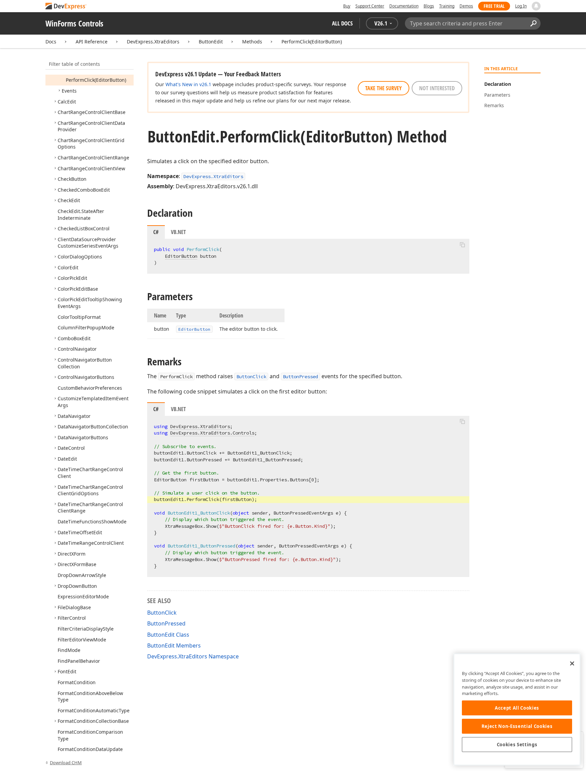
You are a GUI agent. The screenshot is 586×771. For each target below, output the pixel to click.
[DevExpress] (66, 7)
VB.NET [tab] (178, 232)
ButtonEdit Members (174, 645)
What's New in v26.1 (188, 84)
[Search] (533, 23)
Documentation (403, 6)
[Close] (572, 663)
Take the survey (383, 88)
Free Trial (494, 6)
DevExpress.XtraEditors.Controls (212, 433)
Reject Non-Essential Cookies (517, 726)
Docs (50, 41)
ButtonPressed (300, 376)
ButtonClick (251, 376)
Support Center (369, 6)
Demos (466, 6)
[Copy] (462, 244)
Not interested (437, 88)
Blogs (429, 6)
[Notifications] (536, 6)
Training (446, 6)
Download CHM (66, 762)
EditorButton (181, 256)
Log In (521, 6)
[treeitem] (96, 80)
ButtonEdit (211, 41)
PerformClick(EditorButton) (311, 41)
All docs (342, 23)
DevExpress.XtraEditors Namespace (193, 656)
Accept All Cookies (517, 708)
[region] (517, 709)
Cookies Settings (517, 744)
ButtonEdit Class (168, 634)
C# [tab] (156, 232)
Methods (252, 41)
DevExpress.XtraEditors (153, 41)
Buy (346, 6)
